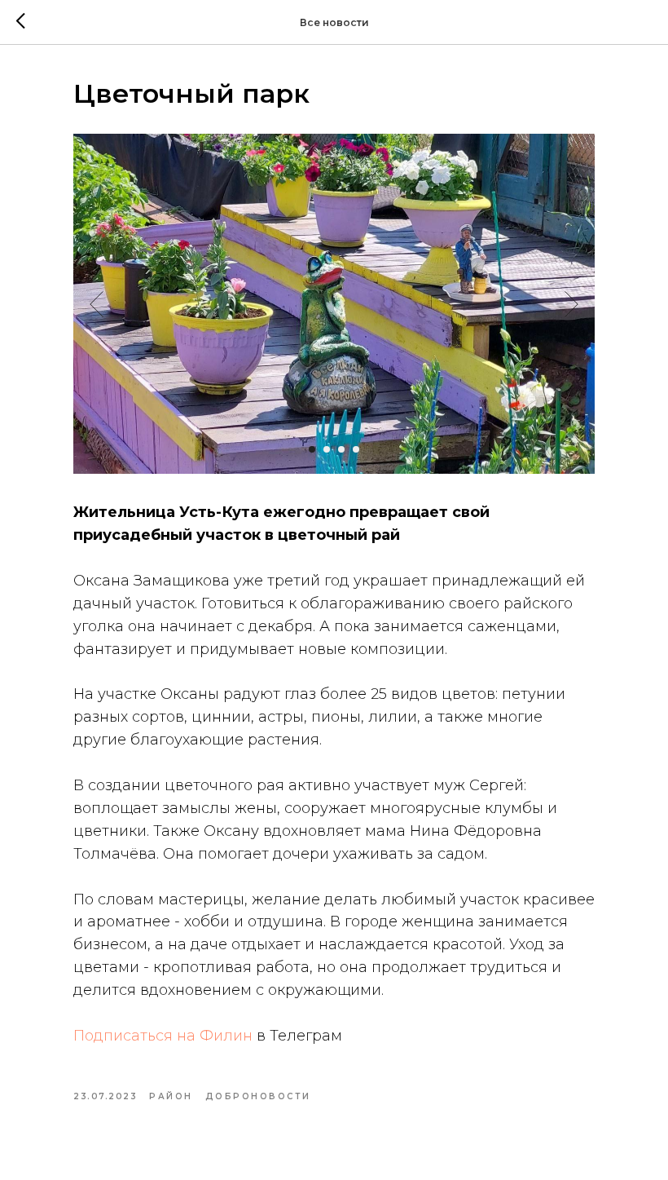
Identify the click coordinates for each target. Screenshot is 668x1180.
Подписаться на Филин (163, 1036)
